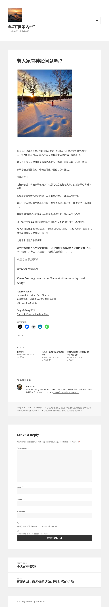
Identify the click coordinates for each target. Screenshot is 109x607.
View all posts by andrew (64, 392)
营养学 (85, 407)
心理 (48, 407)
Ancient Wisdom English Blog (33, 313)
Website (21, 511)
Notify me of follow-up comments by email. (37, 526)
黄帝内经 (35, 410)
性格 (53, 407)
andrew (39, 407)
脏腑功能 (78, 407)
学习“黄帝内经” (21, 26)
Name (20, 487)
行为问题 (70, 410)
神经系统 (69, 407)
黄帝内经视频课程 (27, 269)
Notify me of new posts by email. (32, 533)
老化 (63, 410)
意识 (63, 407)
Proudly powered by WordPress (31, 601)
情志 (58, 407)
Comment (23, 448)
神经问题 (57, 410)
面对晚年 (20, 351)
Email (21, 499)
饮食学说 (27, 410)
